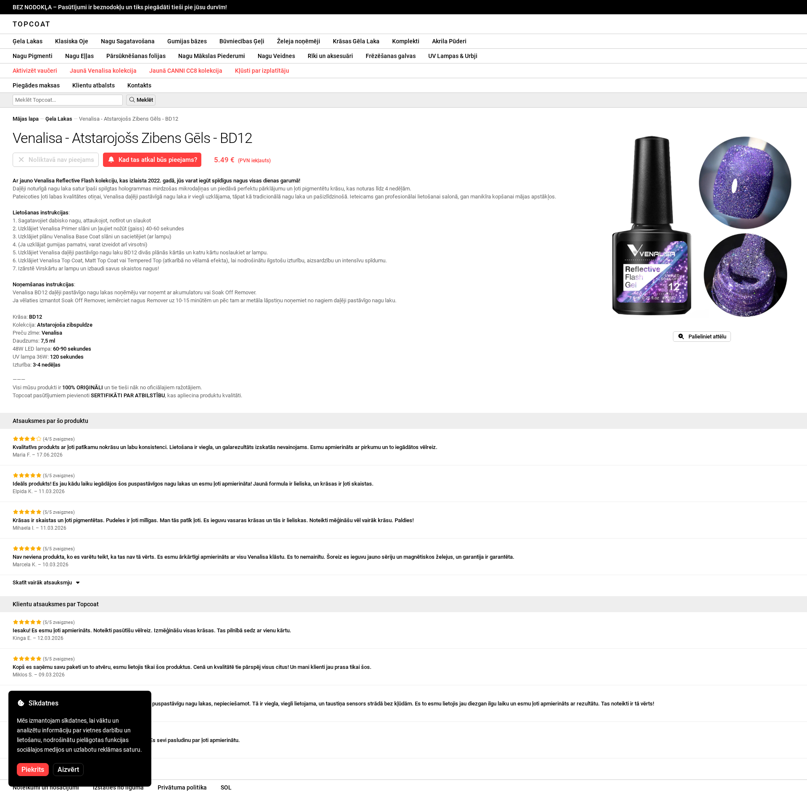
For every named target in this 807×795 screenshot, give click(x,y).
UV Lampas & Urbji (452, 56)
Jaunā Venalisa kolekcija (103, 70)
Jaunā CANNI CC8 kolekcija (185, 70)
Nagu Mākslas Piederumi (211, 56)
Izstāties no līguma (118, 787)
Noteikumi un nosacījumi (46, 787)
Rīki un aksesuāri (330, 56)
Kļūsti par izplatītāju (262, 70)
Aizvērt (68, 770)
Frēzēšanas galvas (391, 56)
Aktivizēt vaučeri (35, 70)
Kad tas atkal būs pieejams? (156, 160)
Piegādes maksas (36, 85)
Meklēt (144, 100)
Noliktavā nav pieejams (59, 160)
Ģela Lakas (27, 41)
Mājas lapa (26, 119)
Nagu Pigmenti (33, 56)
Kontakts (139, 85)
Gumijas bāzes (187, 41)
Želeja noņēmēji (298, 41)
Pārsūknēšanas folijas (136, 56)
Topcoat (31, 24)
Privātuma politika (182, 787)
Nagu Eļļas (79, 56)
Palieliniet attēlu (705, 336)
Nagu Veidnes (276, 56)
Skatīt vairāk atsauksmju (43, 582)
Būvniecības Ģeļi (241, 41)
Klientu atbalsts (93, 85)
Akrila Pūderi (449, 41)
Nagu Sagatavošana (128, 41)
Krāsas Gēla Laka (356, 41)
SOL (226, 787)
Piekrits (32, 770)
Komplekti (405, 41)
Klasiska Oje (71, 41)
